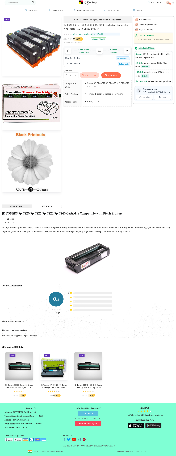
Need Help (141, 10)
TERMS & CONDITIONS (74, 446)
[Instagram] (79, 439)
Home (76, 19)
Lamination (58, 10)
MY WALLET (96, 418)
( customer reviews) (82, 34)
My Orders (156, 2)
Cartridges (33, 10)
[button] (170, 2)
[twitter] (69, 439)
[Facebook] (64, 439)
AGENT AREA (81, 418)
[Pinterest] (84, 439)
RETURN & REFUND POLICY (101, 446)
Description (16, 206)
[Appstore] (136, 425)
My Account (113, 10)
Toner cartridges (89, 19)
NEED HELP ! (88, 413)
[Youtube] (74, 439)
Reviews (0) (47, 206)
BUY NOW (112, 75)
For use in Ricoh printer (110, 19)
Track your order (85, 10)
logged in (18, 335)
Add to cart (91, 75)
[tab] (17, 206)
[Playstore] (153, 425)
